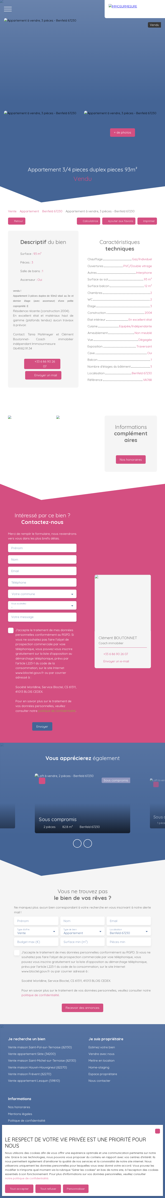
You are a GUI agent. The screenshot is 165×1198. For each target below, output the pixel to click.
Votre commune (23, 594)
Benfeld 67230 (52, 211)
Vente (12, 211)
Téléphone (18, 582)
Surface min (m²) (76, 942)
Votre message (22, 617)
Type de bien (69, 929)
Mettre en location (101, 1060)
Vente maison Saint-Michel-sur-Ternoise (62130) (42, 1060)
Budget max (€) (28, 942)
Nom (14, 559)
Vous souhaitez (18, 603)
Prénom (17, 548)
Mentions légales (20, 1114)
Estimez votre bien (102, 1047)
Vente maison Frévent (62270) (29, 1074)
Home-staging (99, 1067)
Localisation (116, 929)
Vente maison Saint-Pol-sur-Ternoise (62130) (40, 1047)
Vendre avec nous (101, 1054)
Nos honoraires (19, 1107)
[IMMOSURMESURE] (135, 9)
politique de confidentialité (57, 711)
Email (15, 571)
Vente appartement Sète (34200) (32, 1054)
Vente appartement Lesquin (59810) (34, 1081)
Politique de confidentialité (26, 1120)
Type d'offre (23, 929)
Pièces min (117, 942)
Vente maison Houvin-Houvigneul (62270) (37, 1067)
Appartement (29, 211)
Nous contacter (99, 1081)
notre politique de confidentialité (26, 1178)
